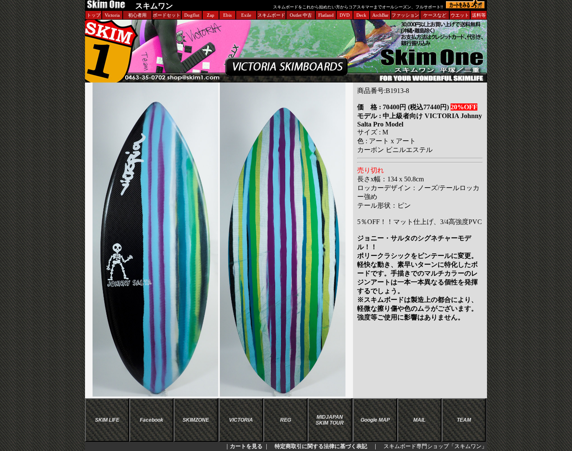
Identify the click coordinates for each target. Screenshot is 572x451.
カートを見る (246, 446)
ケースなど (434, 15)
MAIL (419, 420)
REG (285, 420)
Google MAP (375, 420)
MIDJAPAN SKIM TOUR (330, 420)
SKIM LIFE (107, 420)
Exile (246, 15)
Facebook (151, 420)
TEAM (464, 420)
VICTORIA (241, 420)
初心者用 (137, 15)
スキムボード (271, 15)
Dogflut (191, 15)
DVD (345, 15)
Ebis (227, 15)
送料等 (479, 15)
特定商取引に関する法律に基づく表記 (321, 446)
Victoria (112, 15)
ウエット (460, 15)
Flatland (326, 15)
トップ (93, 15)
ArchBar (380, 15)
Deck (361, 15)
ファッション (405, 15)
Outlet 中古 (301, 15)
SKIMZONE (196, 420)
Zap (210, 15)
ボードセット (166, 15)
